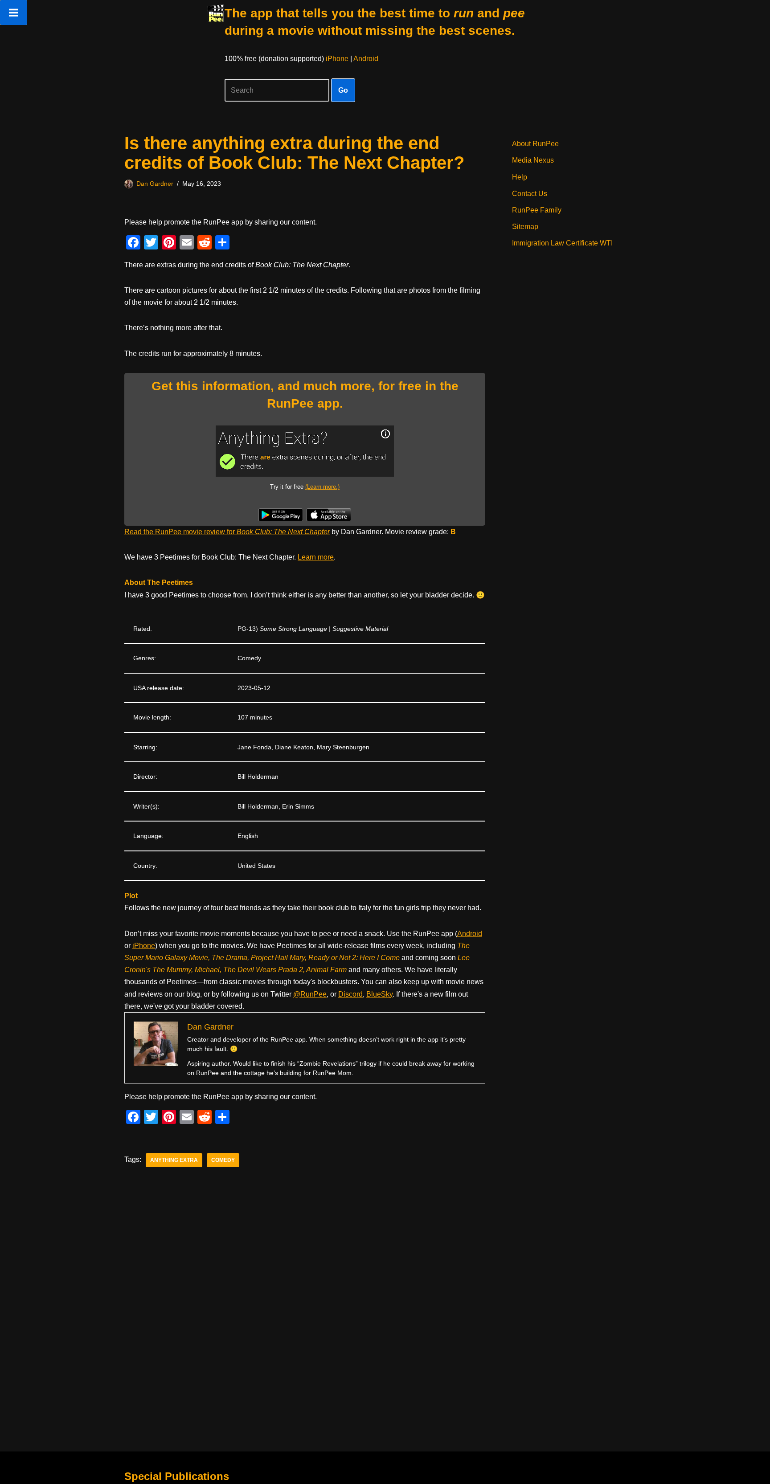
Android (365, 58)
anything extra (174, 1160)
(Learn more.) (322, 486)
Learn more (316, 557)
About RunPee (535, 143)
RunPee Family (536, 210)
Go (343, 90)
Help (519, 177)
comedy (223, 1160)
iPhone (337, 58)
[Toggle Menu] (13, 12)
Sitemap (525, 226)
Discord (350, 994)
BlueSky (379, 994)
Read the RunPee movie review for (227, 532)
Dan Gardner (154, 183)
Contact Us (529, 193)
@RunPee (310, 994)
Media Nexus (533, 160)
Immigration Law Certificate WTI (562, 243)
